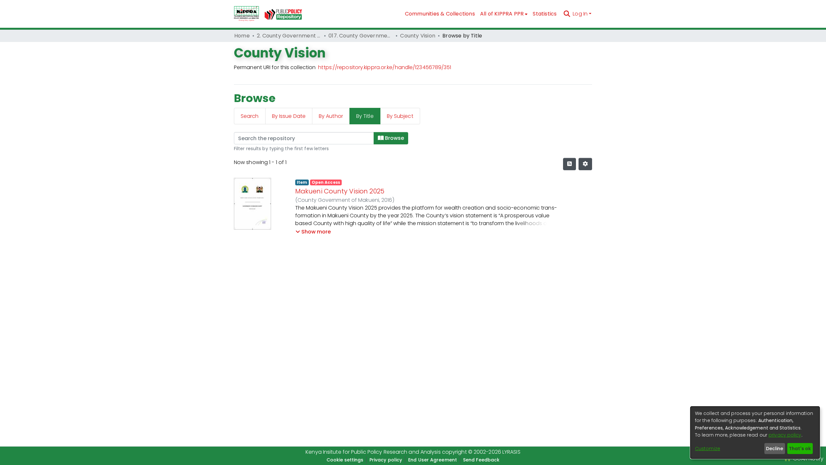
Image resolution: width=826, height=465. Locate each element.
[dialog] (755, 433)
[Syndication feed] (569, 164)
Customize (707, 448)
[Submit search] (567, 14)
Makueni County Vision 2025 (340, 191)
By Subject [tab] (400, 116)
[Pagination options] (585, 164)
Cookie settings (345, 460)
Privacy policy (385, 460)
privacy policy (785, 435)
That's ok (800, 448)
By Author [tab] (331, 116)
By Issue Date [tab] (289, 116)
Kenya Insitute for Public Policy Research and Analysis (373, 452)
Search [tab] (250, 116)
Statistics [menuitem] (545, 13)
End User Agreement (432, 460)
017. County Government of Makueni (360, 35)
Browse (394, 138)
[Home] (246, 14)
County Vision (417, 35)
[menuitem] (504, 14)
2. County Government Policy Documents (289, 35)
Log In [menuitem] (580, 13)
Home (242, 35)
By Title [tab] (365, 116)
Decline (774, 448)
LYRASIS (511, 452)
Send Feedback (481, 460)
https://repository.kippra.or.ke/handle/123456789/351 (384, 67)
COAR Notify (807, 458)
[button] (313, 232)
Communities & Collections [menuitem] (440, 13)
